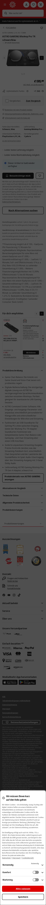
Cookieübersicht (28, 858)
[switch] (36, 872)
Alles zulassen (23, 888)
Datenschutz (6, 858)
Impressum (16, 858)
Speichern (23, 896)
